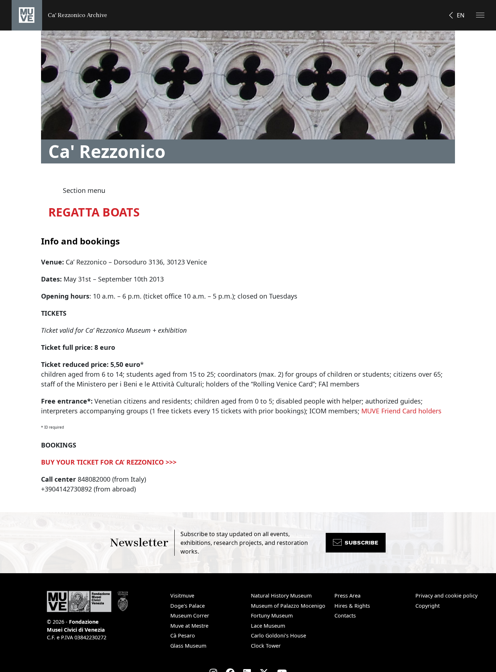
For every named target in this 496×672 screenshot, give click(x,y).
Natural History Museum (281, 595)
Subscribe (361, 542)
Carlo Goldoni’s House (278, 635)
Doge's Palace (187, 605)
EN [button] (460, 15)
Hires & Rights (352, 605)
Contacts (345, 615)
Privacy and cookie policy (446, 595)
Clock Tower (266, 645)
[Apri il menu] (480, 15)
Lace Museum (268, 625)
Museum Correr (189, 615)
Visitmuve (182, 595)
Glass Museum (188, 645)
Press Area (347, 595)
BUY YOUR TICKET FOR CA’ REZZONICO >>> (108, 462)
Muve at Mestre (189, 625)
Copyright (427, 605)
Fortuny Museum (272, 615)
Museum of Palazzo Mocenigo (288, 605)
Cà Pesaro (182, 635)
